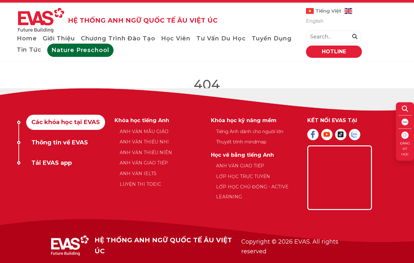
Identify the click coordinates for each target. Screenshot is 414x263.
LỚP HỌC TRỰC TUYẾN (243, 176)
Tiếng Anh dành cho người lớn (249, 131)
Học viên (176, 38)
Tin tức (29, 49)
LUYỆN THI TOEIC (140, 184)
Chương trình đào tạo (118, 38)
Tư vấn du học (221, 38)
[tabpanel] (206, 161)
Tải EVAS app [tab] (51, 162)
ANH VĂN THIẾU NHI (144, 142)
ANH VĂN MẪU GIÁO (144, 131)
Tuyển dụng (272, 38)
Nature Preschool (80, 50)
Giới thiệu (59, 38)
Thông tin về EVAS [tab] (59, 142)
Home (27, 38)
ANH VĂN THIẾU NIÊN (146, 152)
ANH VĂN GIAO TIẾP (144, 163)
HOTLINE (334, 51)
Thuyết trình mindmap (241, 142)
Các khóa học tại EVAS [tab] (65, 122)
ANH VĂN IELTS (138, 173)
